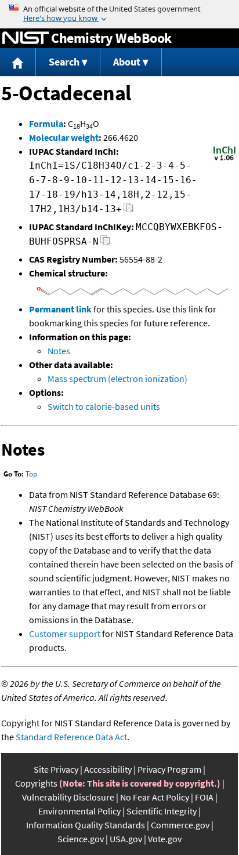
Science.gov (80, 839)
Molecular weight (64, 137)
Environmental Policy (79, 811)
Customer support (64, 633)
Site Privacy (56, 769)
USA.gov (126, 839)
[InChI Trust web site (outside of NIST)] (224, 159)
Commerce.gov (180, 825)
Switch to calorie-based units (104, 406)
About (126, 61)
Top (31, 474)
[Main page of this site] (18, 62)
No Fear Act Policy (154, 797)
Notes (59, 350)
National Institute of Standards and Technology (25, 38)
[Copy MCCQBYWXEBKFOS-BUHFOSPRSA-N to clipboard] (105, 243)
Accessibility (108, 769)
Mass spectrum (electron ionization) (117, 378)
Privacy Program (169, 769)
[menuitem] (18, 62)
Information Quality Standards (85, 825)
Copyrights (36, 783)
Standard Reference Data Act (71, 737)
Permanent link (60, 309)
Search (64, 61)
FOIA (204, 797)
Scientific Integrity (161, 811)
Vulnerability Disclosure (68, 797)
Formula (46, 123)
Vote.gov (165, 839)
